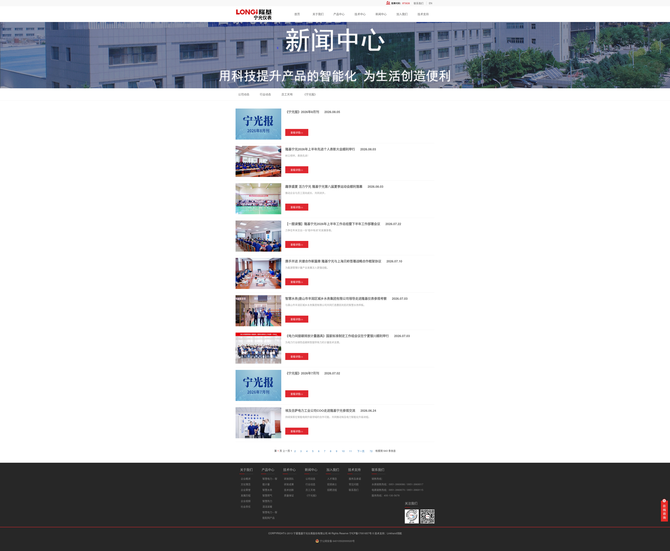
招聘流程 (332, 490)
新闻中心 (381, 14)
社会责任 (246, 506)
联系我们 (418, 3)
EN (430, 3)
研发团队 (289, 478)
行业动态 (265, 94)
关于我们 (318, 14)
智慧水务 (267, 490)
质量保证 (289, 495)
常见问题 (354, 484)
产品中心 (339, 14)
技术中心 (360, 14)
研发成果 (289, 484)
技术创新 (289, 490)
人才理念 (332, 478)
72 (371, 451)
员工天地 (287, 94)
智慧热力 (267, 501)
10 (343, 451)
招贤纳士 (332, 484)
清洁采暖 (267, 506)
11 (350, 451)
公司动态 (243, 94)
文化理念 (246, 484)
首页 (297, 14)
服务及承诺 (355, 478)
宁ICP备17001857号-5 (361, 533)
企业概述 (246, 478)
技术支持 (423, 14)
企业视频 (246, 501)
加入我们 (402, 14)
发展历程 (246, 495)
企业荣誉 (246, 490)
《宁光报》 (310, 94)
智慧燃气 (267, 495)
